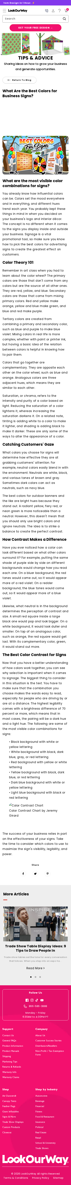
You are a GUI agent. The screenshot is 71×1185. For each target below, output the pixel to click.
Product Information (12, 1046)
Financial (40, 1106)
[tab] (31, 976)
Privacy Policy (40, 1178)
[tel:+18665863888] (47, 11)
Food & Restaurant (45, 1116)
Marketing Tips (9, 1061)
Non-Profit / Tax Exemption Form (50, 1053)
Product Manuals (10, 1051)
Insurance (40, 1122)
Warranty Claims (10, 1077)
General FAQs (9, 1040)
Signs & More (9, 1116)
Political (39, 1127)
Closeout (7, 1132)
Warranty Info (9, 1072)
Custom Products (11, 1127)
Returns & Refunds (11, 1066)
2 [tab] (35, 977)
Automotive (41, 1095)
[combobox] (35, 19)
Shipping (6, 1056)
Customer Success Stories (48, 1040)
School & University (45, 1143)
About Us (40, 1035)
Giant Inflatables (10, 1111)
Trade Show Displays (12, 1122)
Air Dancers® (9, 1095)
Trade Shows (42, 1148)
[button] (4, 10)
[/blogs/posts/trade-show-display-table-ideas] (35, 923)
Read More (34, 968)
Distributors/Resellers (46, 1046)
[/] (15, 10)
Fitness (39, 1111)
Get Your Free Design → (35, 27)
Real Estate (41, 1132)
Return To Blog (21, 80)
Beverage (40, 1101)
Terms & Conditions (15, 1178)
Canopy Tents (9, 1101)
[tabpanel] (35, 938)
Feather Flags (8, 1106)
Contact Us (8, 1035)
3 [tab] (40, 977)
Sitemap (58, 1178)
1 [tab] (31, 977)
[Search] (64, 18)
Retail (38, 1137)
